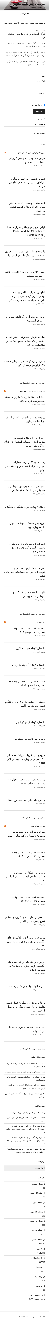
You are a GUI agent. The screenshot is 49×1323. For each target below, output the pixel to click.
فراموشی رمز (39, 124)
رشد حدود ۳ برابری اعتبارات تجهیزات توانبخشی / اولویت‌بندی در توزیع (25, 465)
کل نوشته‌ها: (40, 1267)
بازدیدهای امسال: (38, 1239)
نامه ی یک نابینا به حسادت (30, 738)
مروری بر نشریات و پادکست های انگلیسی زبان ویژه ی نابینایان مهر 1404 (26, 941)
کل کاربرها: (40, 1286)
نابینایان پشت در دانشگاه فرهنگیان (25, 506)
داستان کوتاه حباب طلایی (30, 648)
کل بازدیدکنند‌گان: (38, 1258)
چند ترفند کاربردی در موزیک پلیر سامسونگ (22, 1112)
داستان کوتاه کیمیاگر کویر (30, 722)
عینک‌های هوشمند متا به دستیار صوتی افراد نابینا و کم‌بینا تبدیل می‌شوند (27, 206)
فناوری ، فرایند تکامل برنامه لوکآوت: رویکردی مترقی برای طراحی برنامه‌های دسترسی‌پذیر (27, 296)
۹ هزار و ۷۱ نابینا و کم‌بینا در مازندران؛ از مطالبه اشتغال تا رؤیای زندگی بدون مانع (24, 441)
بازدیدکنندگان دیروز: (37, 1212)
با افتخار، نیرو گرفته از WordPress (32, 1317)
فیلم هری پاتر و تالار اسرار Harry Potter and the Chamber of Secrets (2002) (26, 231)
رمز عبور (41, 93)
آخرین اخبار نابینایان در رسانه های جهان (31, 153)
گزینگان (23, 14)
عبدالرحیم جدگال (38, 1137)
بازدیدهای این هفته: (37, 1221)
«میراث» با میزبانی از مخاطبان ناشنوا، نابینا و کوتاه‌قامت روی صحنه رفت (27, 547)
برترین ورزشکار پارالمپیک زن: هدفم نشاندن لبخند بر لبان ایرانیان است (25, 876)
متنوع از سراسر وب (38, 826)
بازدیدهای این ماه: (38, 1230)
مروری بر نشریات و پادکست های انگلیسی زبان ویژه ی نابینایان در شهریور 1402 (26, 965)
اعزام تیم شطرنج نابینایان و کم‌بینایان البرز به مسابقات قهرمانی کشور (24, 571)
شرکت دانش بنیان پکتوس (29, 3)
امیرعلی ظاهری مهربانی (35, 1149)
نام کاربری (41, 81)
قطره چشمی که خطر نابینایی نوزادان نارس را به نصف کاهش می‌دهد (27, 182)
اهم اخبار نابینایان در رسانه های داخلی (32, 391)
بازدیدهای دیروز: (38, 1202)
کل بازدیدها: (40, 1249)
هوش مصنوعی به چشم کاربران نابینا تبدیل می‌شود (25, 1072)
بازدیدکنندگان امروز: (37, 1193)
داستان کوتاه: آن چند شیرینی (28, 664)
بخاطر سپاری (37, 105)
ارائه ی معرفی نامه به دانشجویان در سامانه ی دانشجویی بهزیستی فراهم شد (25, 1129)
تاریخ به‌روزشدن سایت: (36, 1295)
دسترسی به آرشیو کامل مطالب (32, 383)
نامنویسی (41, 118)
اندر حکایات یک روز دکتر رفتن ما (26, 986)
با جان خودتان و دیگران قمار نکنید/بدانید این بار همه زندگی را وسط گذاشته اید (25, 1006)
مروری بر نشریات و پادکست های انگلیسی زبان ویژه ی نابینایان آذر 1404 (26, 759)
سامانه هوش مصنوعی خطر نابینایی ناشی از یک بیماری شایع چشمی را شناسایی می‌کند (25, 340)
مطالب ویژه (41, 622)
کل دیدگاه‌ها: (40, 1277)
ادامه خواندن (33, 65)
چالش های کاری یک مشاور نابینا (26, 800)
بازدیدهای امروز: (38, 1184)
